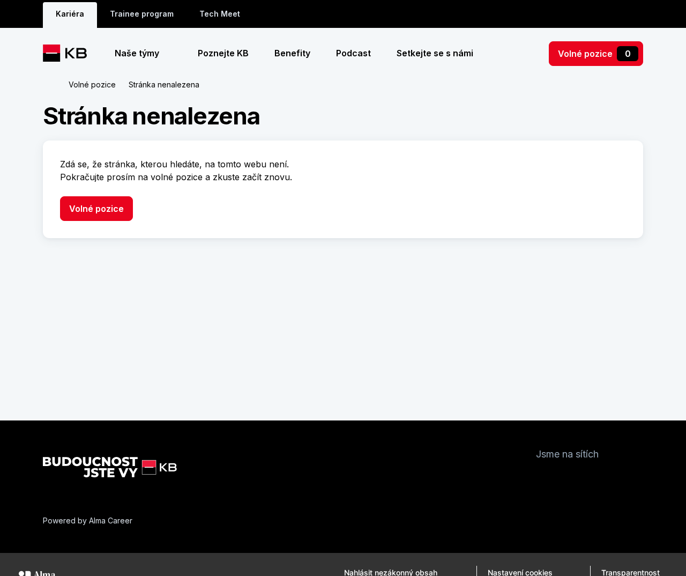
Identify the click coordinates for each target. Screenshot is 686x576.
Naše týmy (138, 53)
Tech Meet (219, 13)
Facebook (544, 479)
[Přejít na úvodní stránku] (69, 53)
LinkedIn (587, 479)
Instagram (566, 479)
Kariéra (70, 13)
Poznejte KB (223, 53)
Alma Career (110, 520)
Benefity (292, 53)
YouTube (608, 479)
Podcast (353, 53)
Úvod (49, 84)
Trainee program (142, 13)
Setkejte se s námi (435, 53)
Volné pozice (594, 53)
